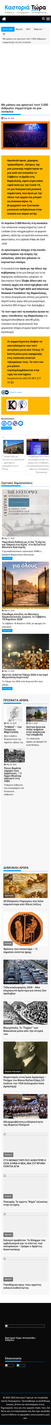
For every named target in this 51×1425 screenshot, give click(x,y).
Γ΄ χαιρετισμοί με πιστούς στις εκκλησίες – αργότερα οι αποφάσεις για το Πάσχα (13, 462)
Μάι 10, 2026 (11, 723)
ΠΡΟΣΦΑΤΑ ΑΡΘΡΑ (15, 700)
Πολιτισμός (6, 428)
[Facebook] (4, 423)
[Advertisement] (25, 71)
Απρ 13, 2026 (9, 671)
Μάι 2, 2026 (33, 723)
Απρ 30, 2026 (11, 765)
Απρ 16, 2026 (9, 611)
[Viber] (15, 423)
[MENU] (48, 19)
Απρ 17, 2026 (9, 538)
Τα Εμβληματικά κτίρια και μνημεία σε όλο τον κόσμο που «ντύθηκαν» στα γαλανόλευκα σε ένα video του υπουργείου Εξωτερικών (38, 464)
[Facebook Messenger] (20, 423)
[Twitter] (9, 423)
